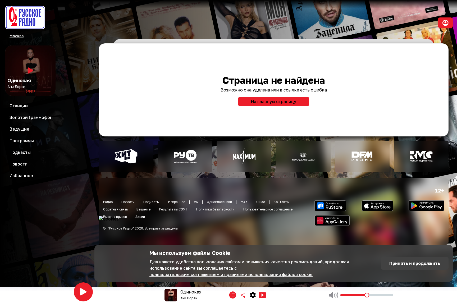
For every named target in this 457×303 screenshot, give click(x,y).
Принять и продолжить (414, 263)
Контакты (281, 202)
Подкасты (151, 202)
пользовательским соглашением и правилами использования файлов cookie (231, 274)
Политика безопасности (215, 209)
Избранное (176, 202)
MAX (244, 202)
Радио (108, 202)
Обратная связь (115, 209)
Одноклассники (219, 202)
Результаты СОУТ (173, 209)
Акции (140, 217)
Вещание (143, 209)
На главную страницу (273, 101)
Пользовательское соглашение (268, 209)
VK (196, 202)
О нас (260, 202)
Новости (128, 202)
